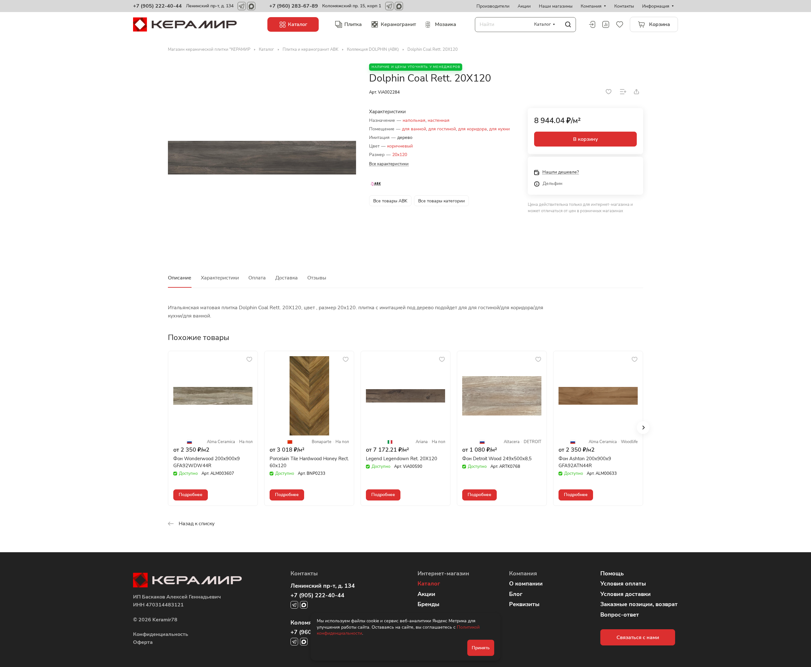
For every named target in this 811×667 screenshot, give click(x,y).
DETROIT (532, 442)
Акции (426, 594)
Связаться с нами (637, 637)
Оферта (143, 642)
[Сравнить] (623, 91)
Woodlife (629, 442)
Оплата (257, 277)
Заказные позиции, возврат (639, 604)
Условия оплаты (623, 583)
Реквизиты (524, 604)
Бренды (428, 604)
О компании (526, 583)
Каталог (429, 583)
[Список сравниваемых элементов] (606, 24)
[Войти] (592, 24)
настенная (439, 120)
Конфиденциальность (160, 634)
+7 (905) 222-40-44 (157, 6)
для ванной (414, 129)
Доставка (286, 277)
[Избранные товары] (619, 24)
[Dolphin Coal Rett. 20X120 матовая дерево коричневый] (262, 157)
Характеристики (220, 277)
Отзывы (316, 277)
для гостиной (442, 129)
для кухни (499, 129)
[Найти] (568, 24)
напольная (414, 120)
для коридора (472, 129)
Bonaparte (321, 442)
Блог (515, 594)
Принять (481, 648)
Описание (179, 277)
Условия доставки (625, 594)
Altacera (512, 442)
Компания (523, 573)
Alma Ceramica (221, 442)
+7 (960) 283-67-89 (293, 6)
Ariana (422, 442)
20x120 (399, 155)
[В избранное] (608, 91)
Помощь (612, 573)
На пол (245, 442)
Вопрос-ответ (619, 614)
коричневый (400, 146)
